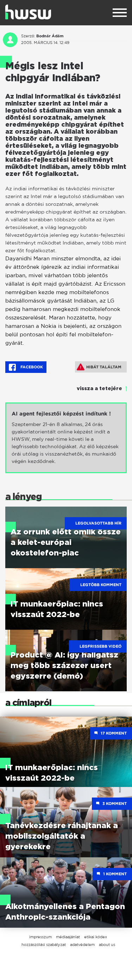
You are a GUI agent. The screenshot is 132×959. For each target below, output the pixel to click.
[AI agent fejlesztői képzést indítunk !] (66, 438)
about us (107, 944)
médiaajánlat (68, 937)
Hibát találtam (103, 366)
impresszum (40, 937)
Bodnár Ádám (49, 35)
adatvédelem (82, 944)
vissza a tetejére (99, 388)
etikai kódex (95, 937)
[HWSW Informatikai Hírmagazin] (28, 12)
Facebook (31, 366)
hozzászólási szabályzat (43, 944)
